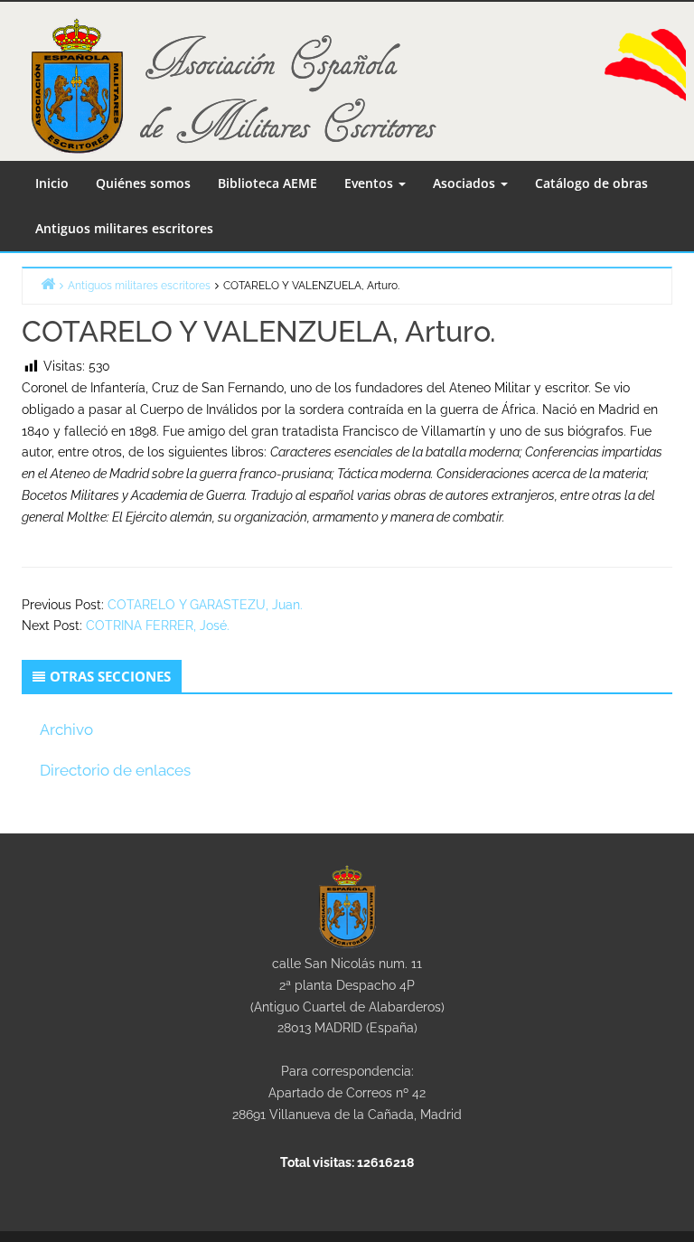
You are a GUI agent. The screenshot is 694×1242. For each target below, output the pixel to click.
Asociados (466, 183)
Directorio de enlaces (115, 770)
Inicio (52, 183)
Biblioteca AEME (267, 183)
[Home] (48, 283)
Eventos (370, 183)
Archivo (66, 729)
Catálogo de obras (591, 183)
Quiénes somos (143, 183)
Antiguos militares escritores (124, 228)
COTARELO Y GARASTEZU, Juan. (205, 604)
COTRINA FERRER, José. (158, 625)
